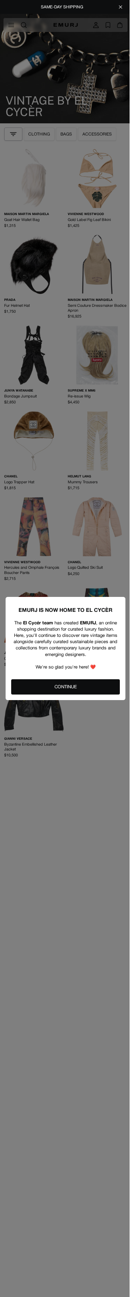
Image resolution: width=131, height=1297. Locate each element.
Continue (65, 686)
